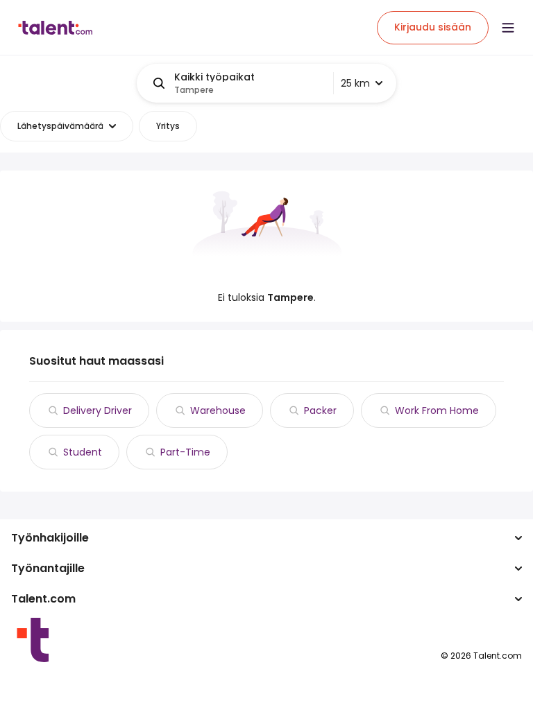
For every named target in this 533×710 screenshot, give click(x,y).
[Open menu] (508, 27)
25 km (355, 83)
